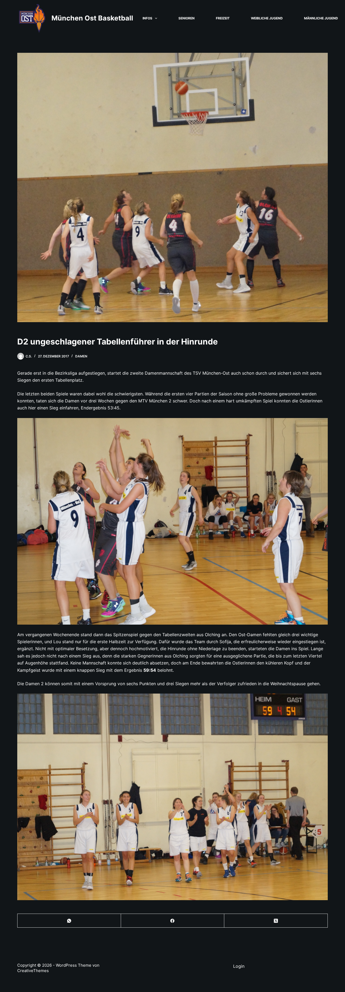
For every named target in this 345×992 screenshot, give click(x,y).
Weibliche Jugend (267, 18)
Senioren (186, 18)
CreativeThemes (33, 970)
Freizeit (223, 18)
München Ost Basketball (92, 18)
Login (238, 966)
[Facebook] (173, 921)
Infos (147, 18)
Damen (81, 356)
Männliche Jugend (321, 18)
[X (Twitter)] (276, 921)
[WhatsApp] (69, 921)
